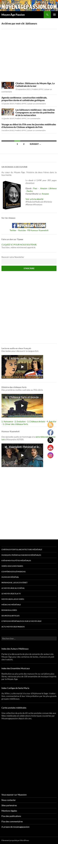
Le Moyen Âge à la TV (11, 593)
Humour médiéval (10, 577)
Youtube (22, 230)
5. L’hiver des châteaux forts (15, 424)
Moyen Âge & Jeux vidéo (12, 599)
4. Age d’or (51, 421)
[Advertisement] (29, 53)
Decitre (30, 191)
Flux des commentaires (12, 821)
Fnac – (36, 188)
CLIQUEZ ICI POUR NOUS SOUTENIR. (19, 244)
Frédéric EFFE (37, 89)
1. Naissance (7, 421)
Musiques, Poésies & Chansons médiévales (21, 555)
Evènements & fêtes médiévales (16, 560)
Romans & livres (9, 610)
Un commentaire (33, 118)
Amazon (43, 188)
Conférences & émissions (13, 571)
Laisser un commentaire (36, 103)
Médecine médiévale (11, 604)
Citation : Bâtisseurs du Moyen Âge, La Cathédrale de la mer (35, 84)
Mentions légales (9, 810)
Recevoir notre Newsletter (12, 257)
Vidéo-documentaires (12, 566)
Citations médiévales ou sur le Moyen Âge (21, 621)
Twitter (13, 230)
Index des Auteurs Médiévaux (15, 648)
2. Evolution (20, 421)
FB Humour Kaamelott (37, 230)
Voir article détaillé (34, 199)
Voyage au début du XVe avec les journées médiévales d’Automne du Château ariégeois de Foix (28, 125)
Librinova (53, 188)
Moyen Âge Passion (13, 14)
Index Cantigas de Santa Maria (15, 688)
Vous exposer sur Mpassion (14, 794)
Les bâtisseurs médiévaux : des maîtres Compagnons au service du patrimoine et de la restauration (35, 112)
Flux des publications (11, 816)
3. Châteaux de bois (36, 421)
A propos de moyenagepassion (15, 827)
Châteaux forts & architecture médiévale (21, 549)
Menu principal (54, 14)
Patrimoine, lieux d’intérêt (14, 582)
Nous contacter (8, 800)
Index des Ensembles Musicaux (15, 668)
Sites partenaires (9, 805)
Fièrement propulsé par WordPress (15, 840)
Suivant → (35, 144)
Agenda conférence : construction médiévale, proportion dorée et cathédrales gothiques (24, 99)
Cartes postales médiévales (13, 707)
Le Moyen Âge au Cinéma (12, 588)
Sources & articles (10, 615)
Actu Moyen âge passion (13, 627)
